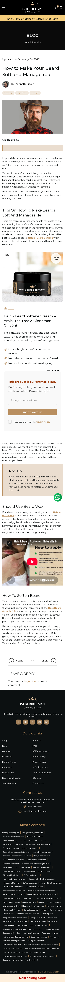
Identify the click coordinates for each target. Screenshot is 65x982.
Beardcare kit (8, 933)
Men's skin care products (13, 836)
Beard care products (37, 840)
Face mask (8, 914)
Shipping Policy (40, 767)
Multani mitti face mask (51, 910)
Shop (5, 740)
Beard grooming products (14, 840)
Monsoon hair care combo (14, 929)
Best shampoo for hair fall (14, 890)
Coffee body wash (31, 875)
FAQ (34, 746)
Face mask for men (11, 848)
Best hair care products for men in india (41, 944)
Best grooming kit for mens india (17, 952)
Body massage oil (47, 879)
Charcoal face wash (11, 902)
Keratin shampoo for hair (14, 894)
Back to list (32, 660)
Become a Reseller (11, 778)
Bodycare (52, 921)
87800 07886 (35, 806)
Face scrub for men (12, 910)
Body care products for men (15, 917)
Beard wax (25, 867)
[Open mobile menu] (4, 8)
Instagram (7, 767)
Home (26, 42)
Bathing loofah (44, 871)
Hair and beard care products (15, 937)
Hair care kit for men (39, 925)
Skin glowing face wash (13, 844)
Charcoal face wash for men (47, 898)
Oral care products (38, 921)
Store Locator (9, 783)
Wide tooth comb (10, 867)
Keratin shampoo (54, 883)
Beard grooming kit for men (15, 925)
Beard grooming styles (13, 960)
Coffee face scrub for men (34, 883)
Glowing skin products (13, 948)
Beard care (52, 917)
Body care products (35, 836)
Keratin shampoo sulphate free (41, 890)
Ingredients (22, 93)
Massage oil (33, 879)
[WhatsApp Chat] (58, 497)
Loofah (41, 902)
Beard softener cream (41, 867)
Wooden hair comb (11, 863)
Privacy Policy (43, 422)
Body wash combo (39, 937)
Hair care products (30, 848)
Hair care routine (54, 906)
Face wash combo (50, 933)
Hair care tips (38, 906)
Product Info (8, 772)
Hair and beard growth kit (14, 940)
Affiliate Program (40, 751)
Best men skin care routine (27, 914)
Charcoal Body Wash (12, 875)
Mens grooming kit (10, 833)
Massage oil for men (11, 883)
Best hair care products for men (16, 852)
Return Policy (39, 756)
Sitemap (36, 778)
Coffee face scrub (30, 910)
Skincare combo (35, 929)
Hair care (26, 906)
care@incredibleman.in (35, 811)
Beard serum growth (36, 894)
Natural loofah (29, 871)
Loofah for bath (54, 902)
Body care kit (40, 952)
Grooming (36, 42)
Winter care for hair (11, 906)
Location (6, 751)
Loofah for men (29, 902)
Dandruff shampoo (34, 887)
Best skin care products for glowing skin (42, 948)
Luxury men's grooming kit (15, 956)
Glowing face (47, 914)
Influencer (7, 756)
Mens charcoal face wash (13, 860)
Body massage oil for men (28, 933)
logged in (30, 681)
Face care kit (54, 937)
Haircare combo (52, 929)
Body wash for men (41, 856)
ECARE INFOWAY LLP (48, 972)
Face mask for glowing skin (38, 844)
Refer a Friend (9, 762)
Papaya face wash (38, 917)
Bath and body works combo (42, 956)
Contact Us (37, 783)
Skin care (7, 921)
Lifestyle (35, 93)
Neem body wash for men (14, 879)
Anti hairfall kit (31, 960)
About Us (36, 740)
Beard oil (52, 894)
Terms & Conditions (41, 772)
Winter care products (12, 944)
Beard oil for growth (11, 871)
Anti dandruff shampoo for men (17, 856)
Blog (4, 746)
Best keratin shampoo (36, 860)
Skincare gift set (20, 921)
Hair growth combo (37, 940)
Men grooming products (32, 833)
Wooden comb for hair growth (35, 863)
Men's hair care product (43, 852)
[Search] (61, 8)
